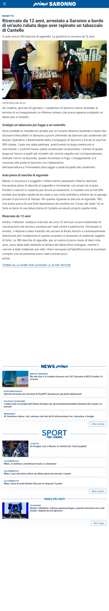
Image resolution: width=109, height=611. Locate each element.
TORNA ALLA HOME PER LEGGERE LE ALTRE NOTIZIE (36, 265)
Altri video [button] (98, 523)
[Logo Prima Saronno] (54, 4)
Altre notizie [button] (98, 424)
